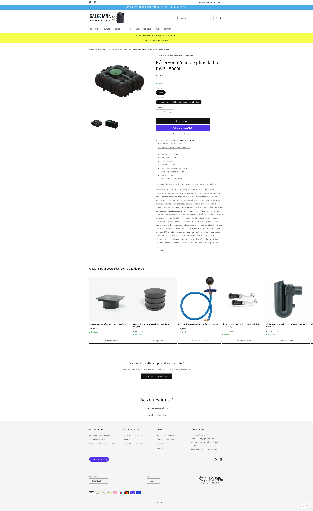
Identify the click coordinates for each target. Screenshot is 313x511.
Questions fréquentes (156, 415)
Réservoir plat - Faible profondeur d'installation (178, 102)
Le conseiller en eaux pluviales (135, 444)
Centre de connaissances (133, 435)
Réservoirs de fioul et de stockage (102, 444)
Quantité (159, 107)
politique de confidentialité (168, 435)
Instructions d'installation (156, 376)
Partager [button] (162, 250)
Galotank (159, 502)
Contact (160, 448)
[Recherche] (210, 18)
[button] (94, 28)
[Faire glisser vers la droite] (162, 349)
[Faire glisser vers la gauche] (151, 349)
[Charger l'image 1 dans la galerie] (97, 124)
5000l (160, 92)
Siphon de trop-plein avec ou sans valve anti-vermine (286, 325)
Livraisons (127, 439)
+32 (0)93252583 (202, 435)
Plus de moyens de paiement (182, 134)
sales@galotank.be (205, 438)
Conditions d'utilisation (166, 439)
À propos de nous (164, 444)
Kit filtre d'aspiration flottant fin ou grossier (198, 324)
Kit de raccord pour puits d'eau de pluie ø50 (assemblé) (241, 325)
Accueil (92, 49)
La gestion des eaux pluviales (100, 435)
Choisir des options (243, 341)
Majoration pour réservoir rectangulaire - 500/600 (151, 325)
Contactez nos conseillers (156, 408)
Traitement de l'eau (97, 439)
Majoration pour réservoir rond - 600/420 (107, 324)
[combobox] (193, 18)
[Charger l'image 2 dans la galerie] (112, 124)
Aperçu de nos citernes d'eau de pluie (114, 49)
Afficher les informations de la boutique (174, 147)
